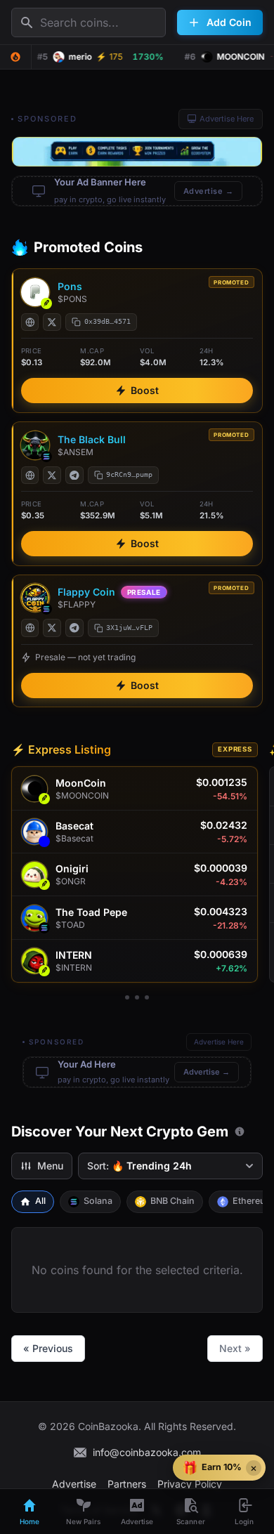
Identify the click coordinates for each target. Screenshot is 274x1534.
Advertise (74, 1484)
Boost (145, 390)
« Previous (48, 1348)
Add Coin (229, 22)
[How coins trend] (239, 1131)
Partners (126, 1484)
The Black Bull (92, 439)
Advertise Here (227, 119)
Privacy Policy (189, 1484)
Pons (70, 286)
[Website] (30, 322)
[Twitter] (52, 322)
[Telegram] (74, 475)
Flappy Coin (86, 592)
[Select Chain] (15, 57)
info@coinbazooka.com (147, 1452)
